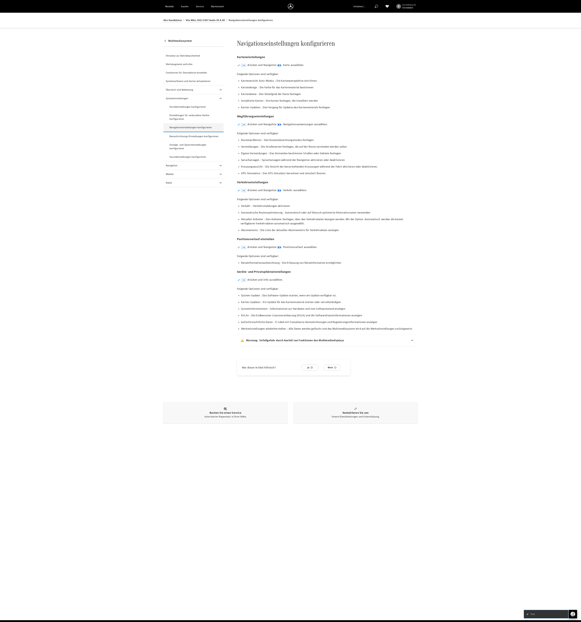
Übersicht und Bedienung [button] (179, 89)
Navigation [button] (171, 165)
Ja (308, 367)
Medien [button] (170, 174)
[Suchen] (376, 6)
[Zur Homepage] (290, 6)
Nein (330, 367)
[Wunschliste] (387, 6)
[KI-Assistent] (572, 614)
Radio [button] (169, 182)
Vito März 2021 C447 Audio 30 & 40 (205, 20)
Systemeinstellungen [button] (177, 98)
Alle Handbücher (172, 20)
